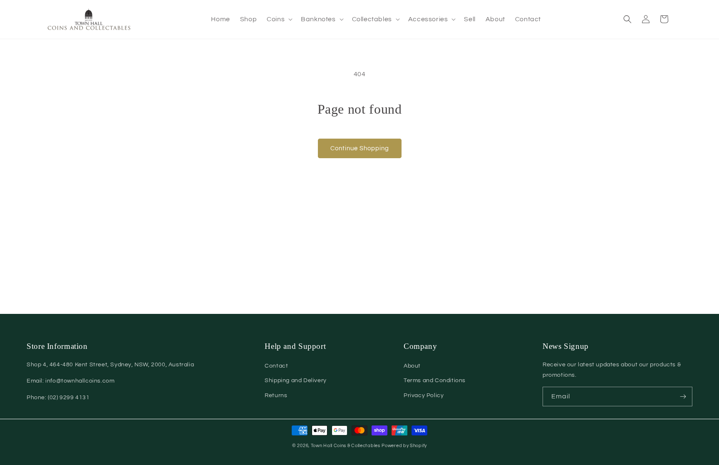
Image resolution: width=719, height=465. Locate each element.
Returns (276, 395)
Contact (276, 366)
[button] (279, 19)
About (412, 366)
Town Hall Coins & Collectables (345, 445)
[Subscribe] (683, 396)
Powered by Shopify (404, 445)
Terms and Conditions (435, 380)
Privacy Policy (424, 395)
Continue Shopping (359, 148)
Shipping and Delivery (296, 380)
